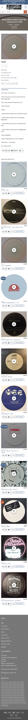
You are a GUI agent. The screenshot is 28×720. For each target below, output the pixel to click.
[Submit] (25, 11)
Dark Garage (20, 695)
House (22, 700)
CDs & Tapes (4, 695)
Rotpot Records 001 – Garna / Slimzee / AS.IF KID (12, 228)
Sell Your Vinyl (5, 638)
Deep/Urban (4, 697)
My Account (4, 635)
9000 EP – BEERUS (5, 526)
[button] (2, 7)
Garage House (5, 700)
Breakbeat (9, 692)
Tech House (16, 702)
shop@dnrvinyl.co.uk (10, 665)
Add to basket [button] (19, 192)
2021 (10, 690)
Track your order (5, 644)
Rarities (3, 702)
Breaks (14, 692)
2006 (14, 687)
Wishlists (3, 647)
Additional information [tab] (8, 93)
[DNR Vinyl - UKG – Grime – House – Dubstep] (14, 7)
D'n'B (15, 695)
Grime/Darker (17, 700)
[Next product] (12, 27)
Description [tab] (4, 89)
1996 (22, 682)
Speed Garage (9, 702)
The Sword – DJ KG (5, 563)
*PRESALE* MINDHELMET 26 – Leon (10, 302)
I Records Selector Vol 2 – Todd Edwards (11, 339)
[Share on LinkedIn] (16, 83)
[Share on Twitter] (8, 83)
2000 (14, 685)
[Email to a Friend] (11, 83)
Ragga (15, 77)
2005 (10, 687)
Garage (16, 24)
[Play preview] (14, 46)
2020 (7, 690)
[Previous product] (15, 27)
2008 (22, 687)
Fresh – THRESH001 (6, 265)
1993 (10, 682)
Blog (2, 623)
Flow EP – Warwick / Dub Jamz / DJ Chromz (9, 451)
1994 (14, 682)
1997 (3, 685)
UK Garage (23, 702)
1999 (10, 685)
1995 (18, 682)
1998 (7, 685)
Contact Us (4, 626)
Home (11, 24)
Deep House (11, 697)
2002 (22, 685)
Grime (10, 700)
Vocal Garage (5, 705)
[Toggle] (26, 635)
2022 (14, 690)
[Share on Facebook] (5, 83)
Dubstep (17, 697)
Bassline (3, 692)
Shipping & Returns (6, 641)
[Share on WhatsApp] (2, 83)
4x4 (7, 682)
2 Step (5, 77)
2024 (22, 690)
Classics (10, 695)
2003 (8, 77)
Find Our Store (5, 629)
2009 (3, 690)
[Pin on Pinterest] (14, 83)
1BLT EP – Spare (5, 190)
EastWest (6, 80)
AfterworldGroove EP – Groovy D (9, 489)
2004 (7, 687)
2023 (18, 690)
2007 (18, 687)
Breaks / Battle (20, 692)
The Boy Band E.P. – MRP (7, 413)
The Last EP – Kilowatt (6, 376)
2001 (18, 685)
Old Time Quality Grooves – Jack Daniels (11, 600)
